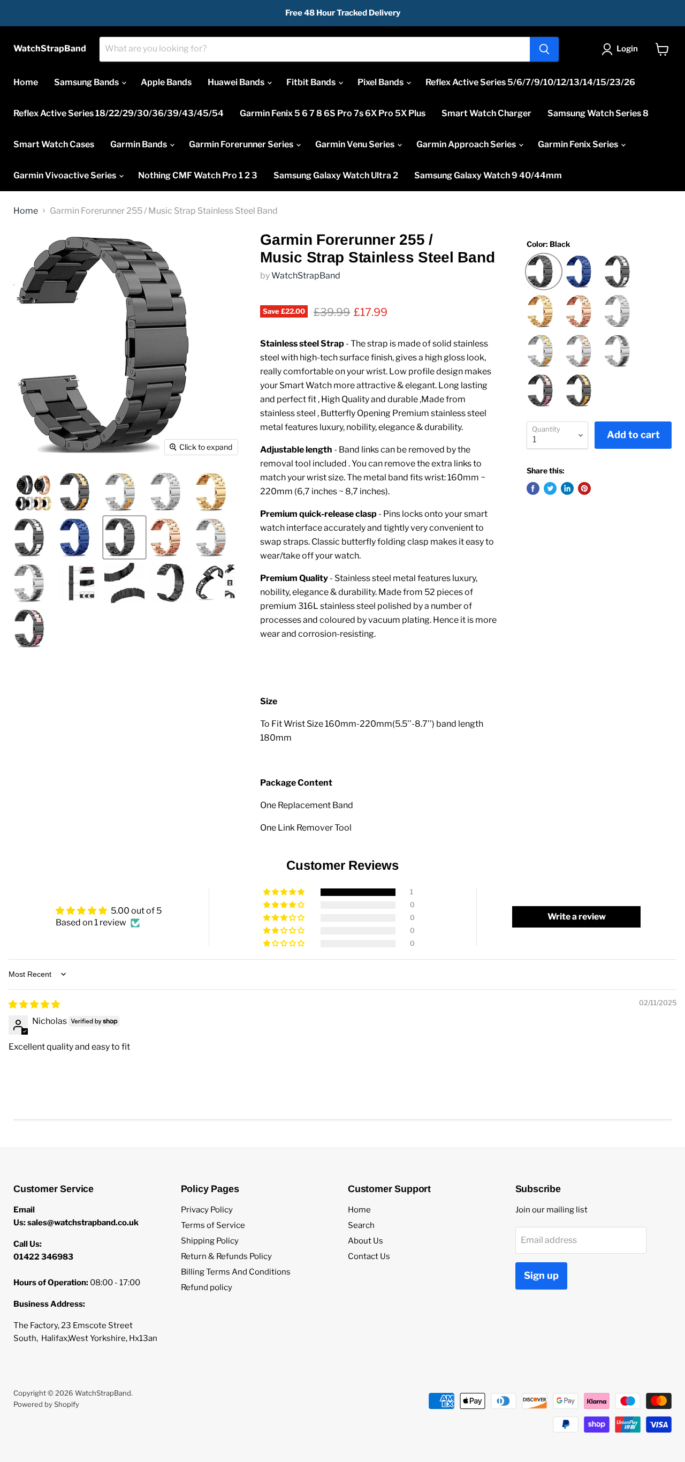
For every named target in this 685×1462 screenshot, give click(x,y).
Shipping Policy (210, 1241)
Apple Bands (166, 82)
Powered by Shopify (46, 1404)
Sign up (541, 1275)
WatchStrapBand (305, 275)
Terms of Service (213, 1225)
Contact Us (369, 1256)
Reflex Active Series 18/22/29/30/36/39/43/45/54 (118, 113)
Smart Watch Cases (53, 144)
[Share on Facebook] (533, 488)
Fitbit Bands (311, 82)
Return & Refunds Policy (226, 1256)
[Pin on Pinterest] (584, 488)
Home (25, 82)
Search (361, 1225)
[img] (34, 1004)
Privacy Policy (207, 1210)
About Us (365, 1241)
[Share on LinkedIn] (567, 488)
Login (627, 49)
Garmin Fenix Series (579, 144)
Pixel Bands (381, 82)
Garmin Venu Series (355, 144)
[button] (284, 892)
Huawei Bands (237, 82)
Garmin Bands (139, 144)
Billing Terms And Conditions (236, 1272)
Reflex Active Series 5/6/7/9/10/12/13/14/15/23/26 (530, 82)
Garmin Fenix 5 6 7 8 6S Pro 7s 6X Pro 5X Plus (332, 113)
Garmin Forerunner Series (242, 144)
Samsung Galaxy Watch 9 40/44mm (488, 175)
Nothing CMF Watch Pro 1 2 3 (197, 175)
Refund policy (206, 1287)
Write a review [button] (576, 916)
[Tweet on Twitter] (550, 488)
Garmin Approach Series (466, 144)
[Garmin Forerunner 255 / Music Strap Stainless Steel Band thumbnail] (33, 492)
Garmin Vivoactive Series (65, 175)
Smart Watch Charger (486, 113)
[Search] (544, 49)
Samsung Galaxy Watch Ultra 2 (335, 175)
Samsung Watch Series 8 (598, 113)
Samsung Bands (87, 82)
